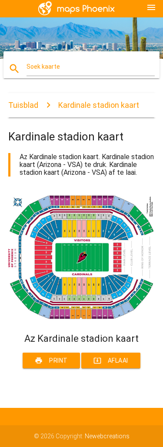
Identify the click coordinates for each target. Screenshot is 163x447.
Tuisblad (23, 105)
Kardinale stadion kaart (98, 105)
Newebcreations (107, 436)
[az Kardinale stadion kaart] (81, 317)
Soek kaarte (43, 66)
